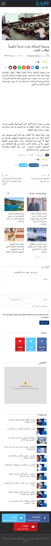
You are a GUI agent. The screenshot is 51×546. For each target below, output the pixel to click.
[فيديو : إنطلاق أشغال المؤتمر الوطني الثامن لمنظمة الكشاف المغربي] (42, 422)
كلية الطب (31, 155)
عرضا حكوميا (40, 155)
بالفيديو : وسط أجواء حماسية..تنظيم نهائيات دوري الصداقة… (22, 475)
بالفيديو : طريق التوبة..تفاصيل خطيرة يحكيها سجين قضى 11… (21, 493)
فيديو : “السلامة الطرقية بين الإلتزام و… (20, 429)
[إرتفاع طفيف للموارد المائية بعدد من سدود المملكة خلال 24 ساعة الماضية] (14, 204)
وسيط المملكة (22, 155)
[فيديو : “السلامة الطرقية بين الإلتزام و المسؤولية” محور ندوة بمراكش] (42, 431)
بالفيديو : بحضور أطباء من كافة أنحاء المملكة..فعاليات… (22, 457)
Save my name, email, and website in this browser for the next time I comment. (25, 316)
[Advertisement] (25, 103)
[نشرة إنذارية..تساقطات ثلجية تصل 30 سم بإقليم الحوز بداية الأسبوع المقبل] (37, 234)
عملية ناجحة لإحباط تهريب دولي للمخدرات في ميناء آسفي (12, 181)
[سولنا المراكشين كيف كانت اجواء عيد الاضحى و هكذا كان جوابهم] (42, 440)
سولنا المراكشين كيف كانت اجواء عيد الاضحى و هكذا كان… (21, 439)
